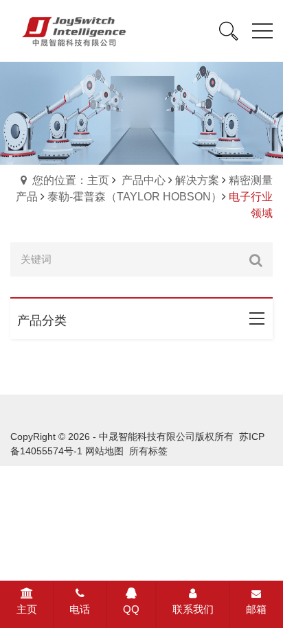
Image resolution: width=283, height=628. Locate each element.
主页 (26, 609)
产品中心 (144, 180)
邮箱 (256, 609)
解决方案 (197, 180)
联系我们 (193, 609)
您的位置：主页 (70, 180)
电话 (79, 609)
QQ (131, 609)
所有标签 (148, 450)
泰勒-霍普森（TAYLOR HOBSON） (134, 196)
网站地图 (104, 450)
